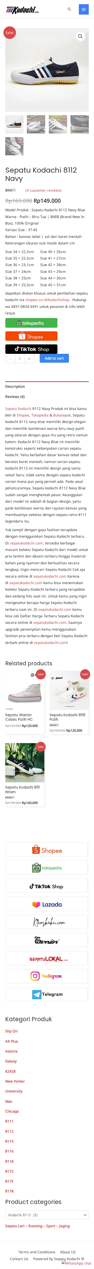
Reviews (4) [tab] (15, 396)
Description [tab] (15, 386)
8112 (9, 1131)
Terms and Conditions (36, 1251)
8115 (9, 1141)
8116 (9, 1151)
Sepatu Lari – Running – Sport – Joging (37, 1225)
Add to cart (54, 358)
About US (68, 1251)
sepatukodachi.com (26, 542)
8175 (9, 1181)
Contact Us (19, 1258)
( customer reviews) (43, 190)
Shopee (23, 415)
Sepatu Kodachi (18, 408)
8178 (9, 1191)
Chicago (12, 1111)
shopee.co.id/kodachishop (47, 299)
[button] (69, 9)
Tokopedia (40, 415)
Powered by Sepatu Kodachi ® (58, 1258)
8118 (9, 1161)
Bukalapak (62, 415)
